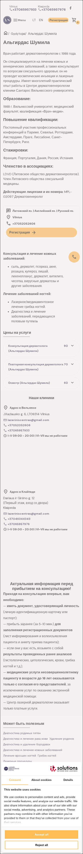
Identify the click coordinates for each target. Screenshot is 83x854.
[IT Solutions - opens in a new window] (64, 768)
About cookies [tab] (41, 779)
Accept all (41, 834)
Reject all (41, 845)
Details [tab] (68, 779)
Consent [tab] (15, 779)
